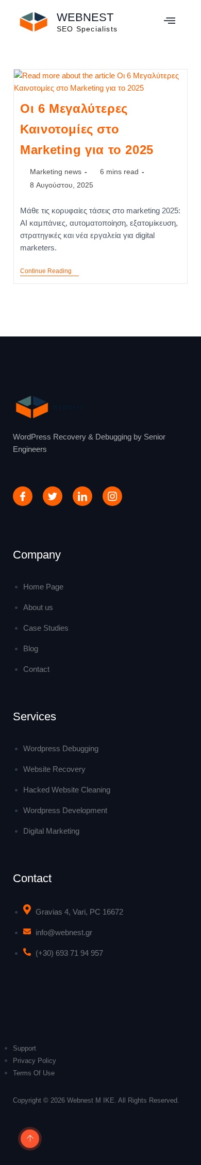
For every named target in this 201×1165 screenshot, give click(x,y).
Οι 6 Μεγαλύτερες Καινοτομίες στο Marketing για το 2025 (87, 129)
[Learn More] (28, 1139)
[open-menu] (169, 22)
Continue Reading (49, 271)
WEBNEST (85, 17)
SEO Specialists (87, 29)
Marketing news (55, 171)
